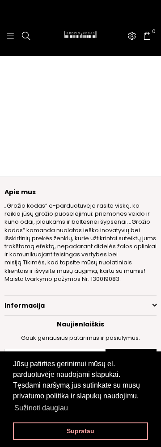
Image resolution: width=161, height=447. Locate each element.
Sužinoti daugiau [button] (41, 408)
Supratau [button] (80, 430)
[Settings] (132, 35)
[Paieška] (26, 35)
